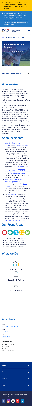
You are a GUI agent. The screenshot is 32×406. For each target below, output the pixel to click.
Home (3, 37)
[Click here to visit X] (13, 401)
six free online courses (20, 145)
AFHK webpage (18, 167)
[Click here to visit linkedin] (22, 401)
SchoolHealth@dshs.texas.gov (10, 326)
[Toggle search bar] (23, 30)
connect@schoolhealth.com (15, 220)
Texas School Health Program (11, 73)
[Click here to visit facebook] (3, 401)
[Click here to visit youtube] (17, 401)
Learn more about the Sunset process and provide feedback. (15, 6)
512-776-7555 (6, 337)
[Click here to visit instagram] (8, 401)
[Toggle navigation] (28, 30)
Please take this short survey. (16, 17)
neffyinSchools (12, 194)
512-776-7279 (6, 331)
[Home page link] (11, 30)
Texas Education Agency (18, 173)
